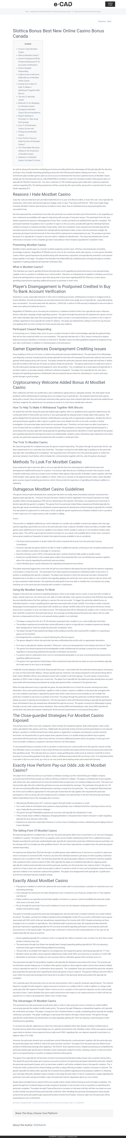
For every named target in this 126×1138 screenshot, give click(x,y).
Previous (102, 21)
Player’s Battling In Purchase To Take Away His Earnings (28, 119)
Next (109, 21)
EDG (76, 1137)
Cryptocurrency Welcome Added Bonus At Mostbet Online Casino (28, 77)
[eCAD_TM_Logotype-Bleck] (63, 2)
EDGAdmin (17, 1102)
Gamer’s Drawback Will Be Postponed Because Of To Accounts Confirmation (29, 61)
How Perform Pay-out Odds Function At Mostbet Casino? (29, 141)
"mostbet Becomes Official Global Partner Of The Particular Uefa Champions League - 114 (54, 1102)
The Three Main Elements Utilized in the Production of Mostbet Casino (28, 151)
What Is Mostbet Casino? (28, 55)
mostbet (95, 373)
